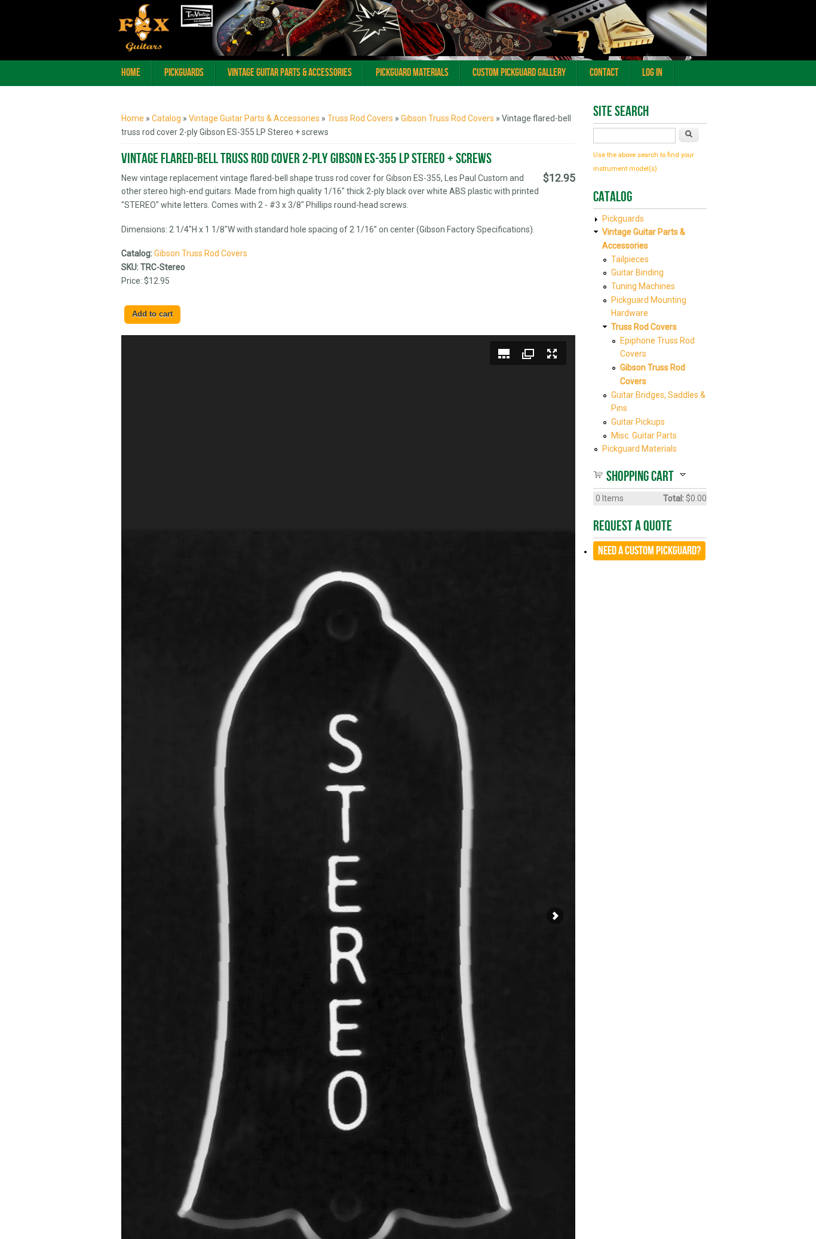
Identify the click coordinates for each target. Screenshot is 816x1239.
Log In (652, 72)
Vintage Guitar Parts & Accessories (290, 72)
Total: (673, 498)
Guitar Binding (637, 272)
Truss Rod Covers (360, 118)
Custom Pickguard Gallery (519, 72)
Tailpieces (630, 259)
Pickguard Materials (412, 72)
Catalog (166, 118)
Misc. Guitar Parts (644, 435)
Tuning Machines (643, 286)
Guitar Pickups (638, 422)
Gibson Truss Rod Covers (447, 118)
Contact (604, 72)
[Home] (408, 53)
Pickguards (184, 72)
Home (130, 72)
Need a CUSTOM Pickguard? (649, 551)
